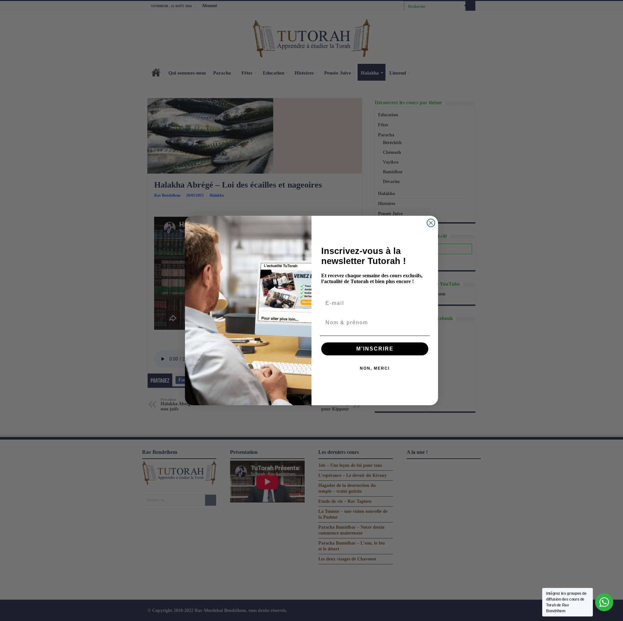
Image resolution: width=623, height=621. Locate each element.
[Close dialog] (431, 223)
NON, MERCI (375, 368)
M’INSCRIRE (375, 348)
